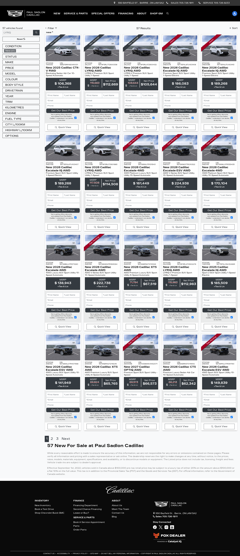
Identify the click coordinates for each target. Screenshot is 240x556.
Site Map (94, 553)
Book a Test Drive (44, 509)
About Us (117, 505)
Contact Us (118, 513)
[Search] (36, 32)
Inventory (42, 501)
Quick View (64, 127)
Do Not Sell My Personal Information (120, 553)
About (116, 501)
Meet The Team (120, 509)
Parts (76, 526)
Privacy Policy (80, 553)
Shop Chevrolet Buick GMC (49, 513)
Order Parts (80, 529)
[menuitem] (22, 50)
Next (66, 439)
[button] (57, 13)
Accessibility (64, 553)
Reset (20, 39)
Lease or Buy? (81, 513)
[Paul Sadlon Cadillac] (26, 13)
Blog (114, 516)
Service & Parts (83, 517)
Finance (78, 501)
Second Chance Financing (87, 509)
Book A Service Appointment (89, 522)
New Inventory (43, 505)
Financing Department (85, 505)
